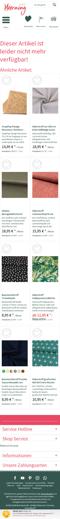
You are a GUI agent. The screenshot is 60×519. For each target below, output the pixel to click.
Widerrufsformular (9, 445)
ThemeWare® (30, 508)
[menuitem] (53, 18)
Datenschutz (27, 485)
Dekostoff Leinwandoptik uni (42, 212)
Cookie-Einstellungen (14, 483)
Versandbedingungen (44, 485)
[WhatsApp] (45, 478)
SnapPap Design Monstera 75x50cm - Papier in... (13, 128)
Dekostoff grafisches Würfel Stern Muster (44, 381)
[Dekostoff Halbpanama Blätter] (45, 269)
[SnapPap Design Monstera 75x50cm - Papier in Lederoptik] (15, 100)
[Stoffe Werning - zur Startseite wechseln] (15, 9)
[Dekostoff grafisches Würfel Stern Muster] (45, 353)
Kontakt (51, 483)
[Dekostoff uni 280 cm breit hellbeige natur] (45, 100)
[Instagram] (37, 478)
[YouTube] (22, 478)
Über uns (10, 485)
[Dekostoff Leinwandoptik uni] (45, 184)
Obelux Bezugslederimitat (12, 212)
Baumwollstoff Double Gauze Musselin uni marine (14, 381)
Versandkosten (47, 494)
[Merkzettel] (28, 18)
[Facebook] (15, 478)
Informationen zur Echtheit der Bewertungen (29, 515)
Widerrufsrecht (24, 488)
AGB (18, 485)
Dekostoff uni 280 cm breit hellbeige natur (44, 128)
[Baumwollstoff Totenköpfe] (15, 269)
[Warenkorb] (53, 19)
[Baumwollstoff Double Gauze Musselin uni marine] (15, 353)
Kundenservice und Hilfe (35, 483)
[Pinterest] (30, 478)
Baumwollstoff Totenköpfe (10, 296)
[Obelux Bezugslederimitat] (15, 184)
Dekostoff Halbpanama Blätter (43, 296)
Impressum (37, 488)
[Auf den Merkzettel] (7, 80)
